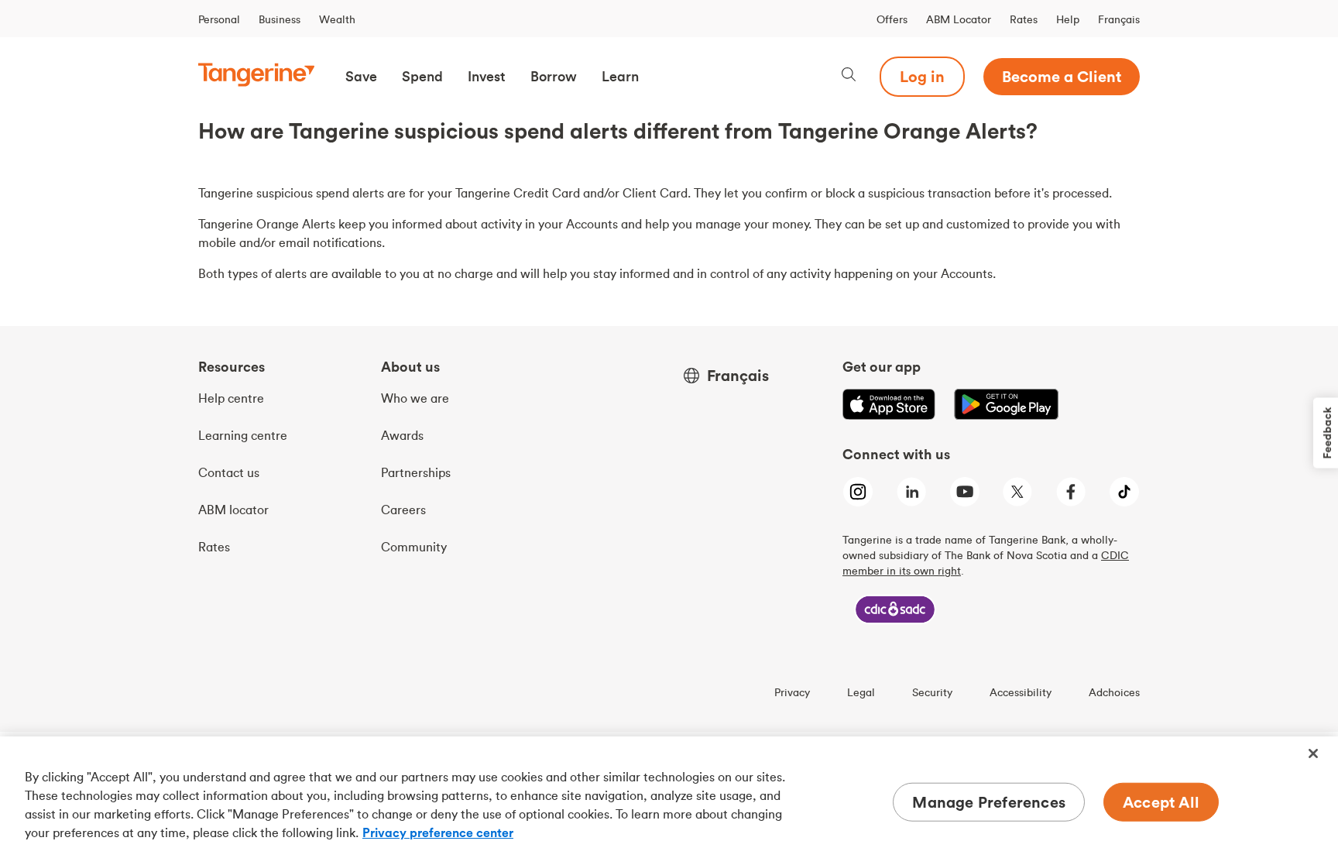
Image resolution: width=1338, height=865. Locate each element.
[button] (361, 76)
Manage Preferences (988, 802)
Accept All (1161, 802)
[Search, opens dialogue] (848, 76)
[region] (669, 800)
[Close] (1313, 753)
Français (1119, 19)
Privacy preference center (437, 832)
